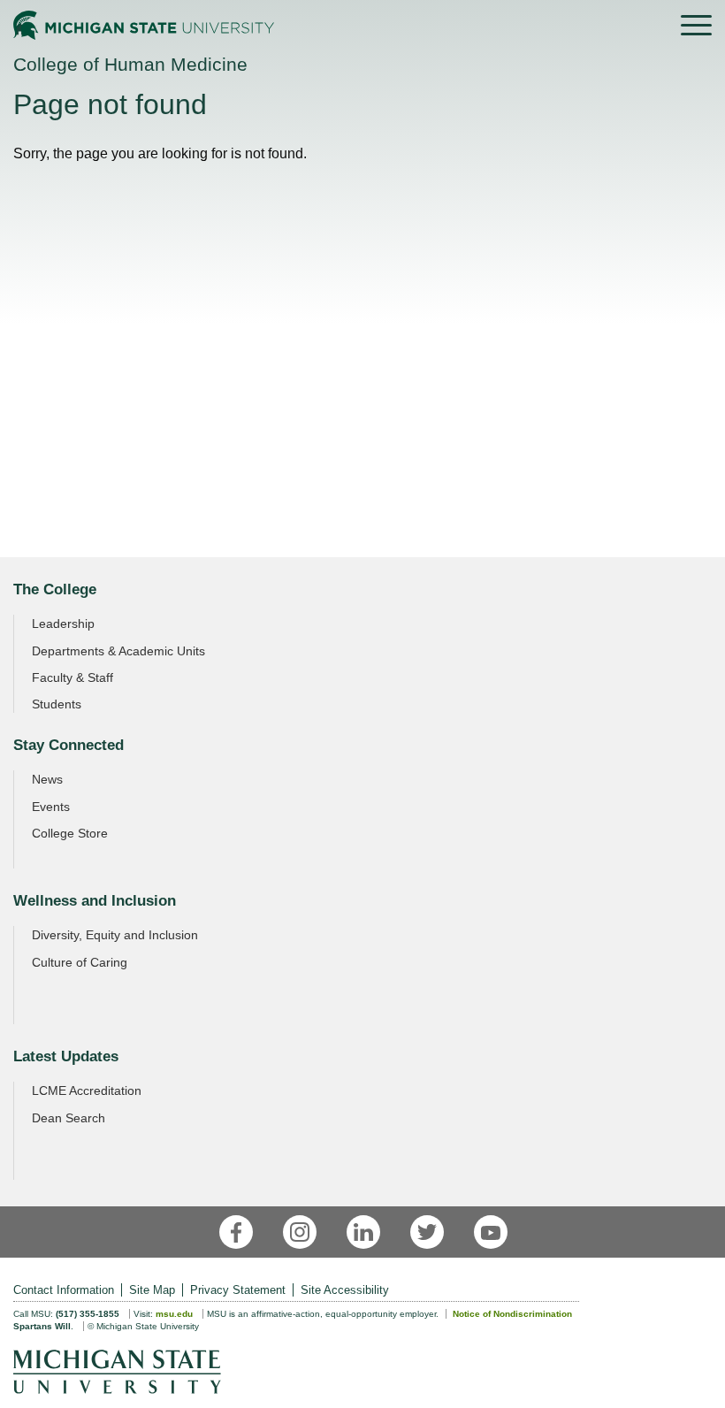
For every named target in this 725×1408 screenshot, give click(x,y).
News (47, 779)
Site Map (152, 1290)
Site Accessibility (345, 1290)
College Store (70, 833)
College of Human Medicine (130, 64)
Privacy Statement (238, 1290)
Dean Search (68, 1118)
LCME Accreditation (86, 1090)
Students (56, 704)
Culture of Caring (79, 962)
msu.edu (174, 1314)
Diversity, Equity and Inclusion (115, 935)
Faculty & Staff (72, 677)
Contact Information (63, 1290)
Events (51, 807)
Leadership (63, 623)
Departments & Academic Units (118, 651)
